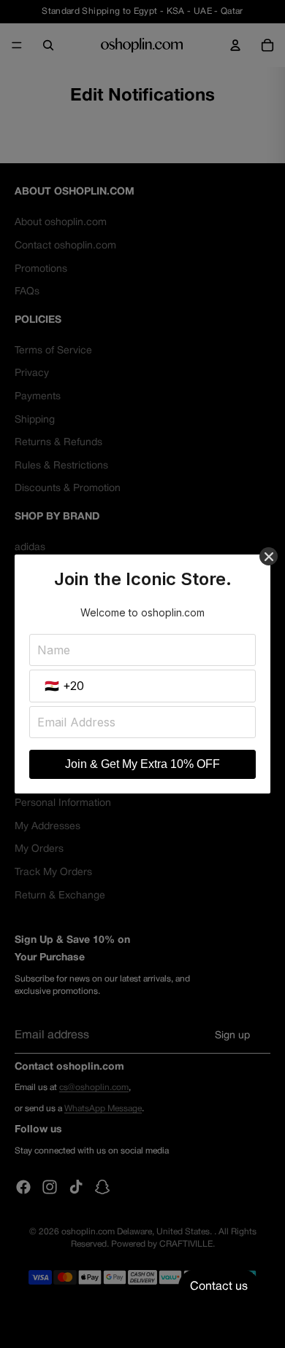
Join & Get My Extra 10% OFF (142, 764)
